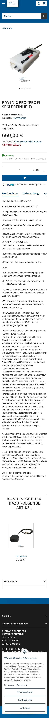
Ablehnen (25, 708)
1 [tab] (19, 88)
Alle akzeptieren (25, 692)
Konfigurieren (25, 700)
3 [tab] (24, 88)
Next (42, 543)
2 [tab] (22, 88)
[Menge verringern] (5, 170)
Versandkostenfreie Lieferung (27, 142)
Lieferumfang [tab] (31, 193)
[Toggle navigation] (3, 1)
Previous (6, 543)
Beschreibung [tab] (10, 193)
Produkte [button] (11, 581)
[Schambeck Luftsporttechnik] (12, 3)
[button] (38, 3)
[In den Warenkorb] (4, 36)
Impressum (9, 685)
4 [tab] (27, 88)
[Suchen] (44, 16)
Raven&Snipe (19, 118)
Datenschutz (21, 685)
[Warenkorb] (44, 3)
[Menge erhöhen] (44, 170)
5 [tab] (30, 88)
